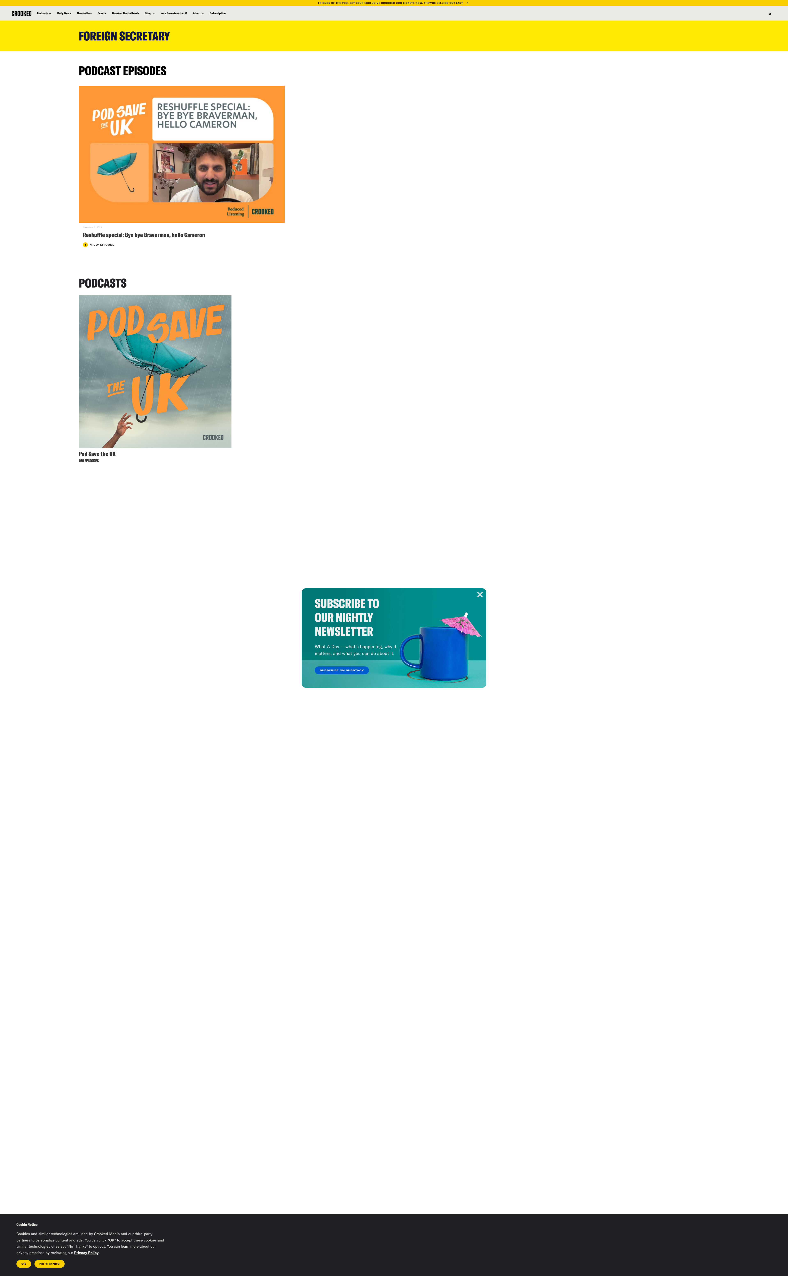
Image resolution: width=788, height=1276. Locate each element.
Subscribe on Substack (342, 670)
